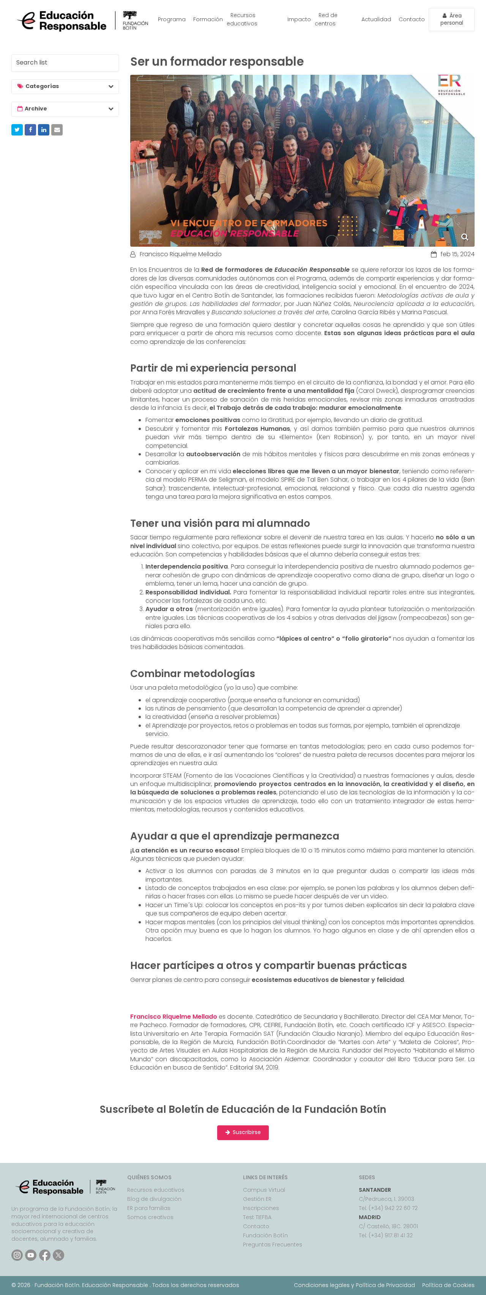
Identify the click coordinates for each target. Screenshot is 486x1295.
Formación (208, 19)
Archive (36, 108)
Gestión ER (257, 1199)
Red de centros (326, 19)
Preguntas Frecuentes (272, 1244)
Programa (172, 19)
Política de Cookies (448, 1285)
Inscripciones (261, 1208)
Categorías (42, 86)
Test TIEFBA (257, 1217)
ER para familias (148, 1208)
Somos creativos (150, 1217)
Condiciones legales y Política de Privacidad (354, 1285)
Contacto (412, 19)
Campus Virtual (264, 1190)
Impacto (299, 19)
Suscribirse (247, 1132)
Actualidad (376, 19)
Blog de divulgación (154, 1199)
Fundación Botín (265, 1235)
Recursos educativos (242, 19)
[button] (17, 129)
